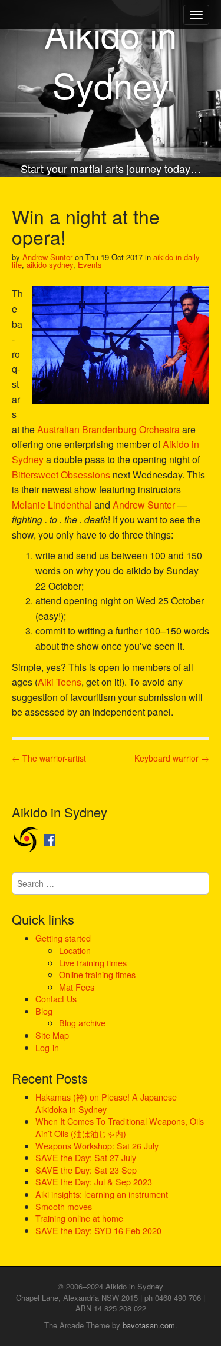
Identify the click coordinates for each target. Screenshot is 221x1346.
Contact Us (56, 998)
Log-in (47, 1047)
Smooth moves (63, 1206)
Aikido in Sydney (110, 59)
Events (90, 264)
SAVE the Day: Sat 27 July (85, 1157)
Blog (43, 1011)
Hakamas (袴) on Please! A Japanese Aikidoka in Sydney (106, 1103)
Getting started (63, 938)
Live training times (93, 962)
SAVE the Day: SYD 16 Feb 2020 (98, 1230)
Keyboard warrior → (171, 758)
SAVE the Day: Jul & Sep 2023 (93, 1181)
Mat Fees (76, 987)
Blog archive (82, 1022)
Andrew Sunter (47, 256)
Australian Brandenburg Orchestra (108, 429)
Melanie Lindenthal (52, 504)
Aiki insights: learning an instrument (101, 1194)
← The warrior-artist (49, 758)
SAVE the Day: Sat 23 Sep (86, 1170)
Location (75, 950)
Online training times (97, 974)
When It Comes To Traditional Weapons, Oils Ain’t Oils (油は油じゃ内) (119, 1127)
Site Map (52, 1035)
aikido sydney (50, 264)
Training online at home (79, 1218)
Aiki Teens (59, 682)
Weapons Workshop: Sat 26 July (97, 1145)
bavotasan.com (149, 1325)
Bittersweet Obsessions (61, 474)
